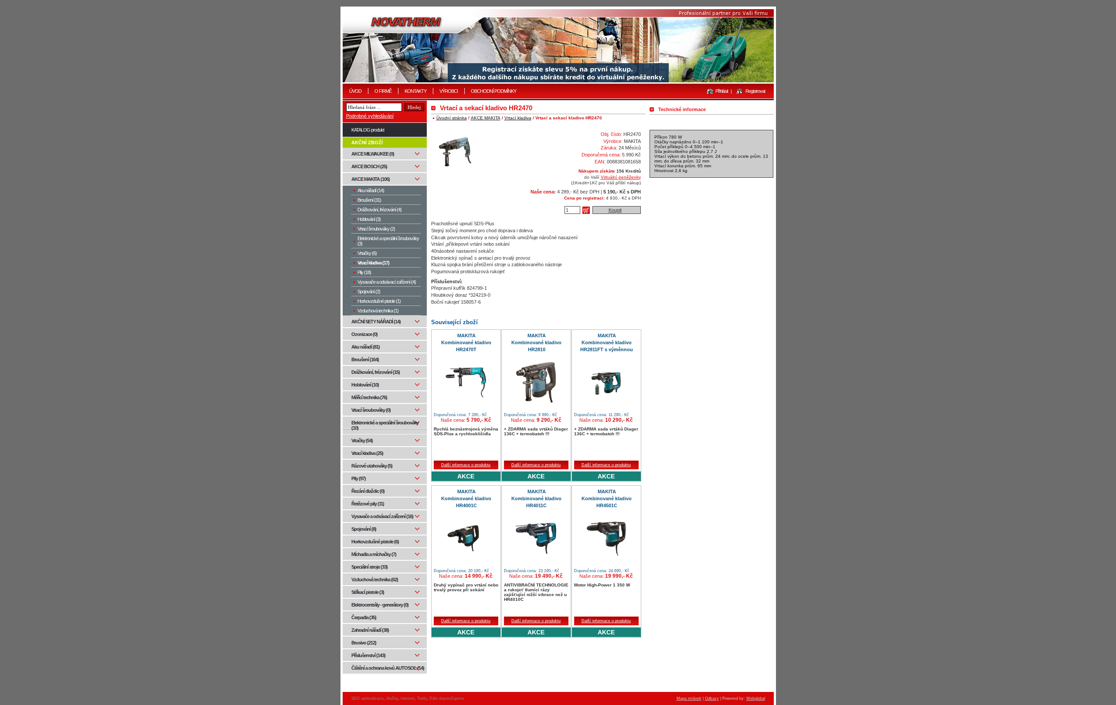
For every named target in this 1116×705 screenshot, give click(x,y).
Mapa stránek (689, 698)
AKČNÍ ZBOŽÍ (367, 142)
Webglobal (755, 698)
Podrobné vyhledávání (370, 116)
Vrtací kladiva (517, 117)
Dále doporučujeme (446, 698)
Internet (408, 698)
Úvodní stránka (451, 117)
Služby (392, 698)
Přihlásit (721, 91)
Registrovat (755, 91)
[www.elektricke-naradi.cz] (558, 45)
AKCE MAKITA (485, 117)
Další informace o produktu (465, 465)
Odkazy (712, 698)
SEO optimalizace (367, 698)
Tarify (422, 698)
